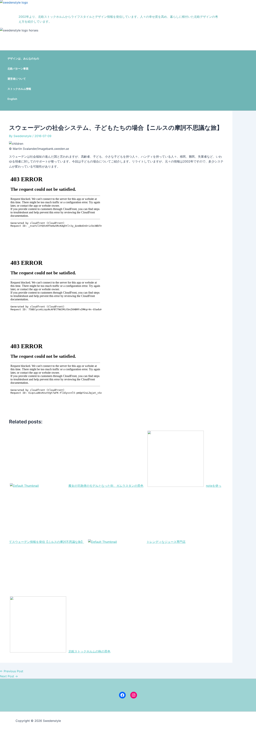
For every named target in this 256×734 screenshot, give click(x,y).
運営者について (16, 78)
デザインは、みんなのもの (23, 58)
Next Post (9, 676)
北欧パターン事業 (17, 68)
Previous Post (11, 671)
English (12, 98)
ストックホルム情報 (19, 88)
